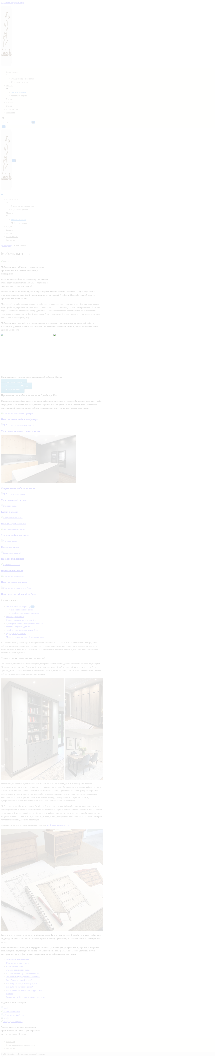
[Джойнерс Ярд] (6, 160)
